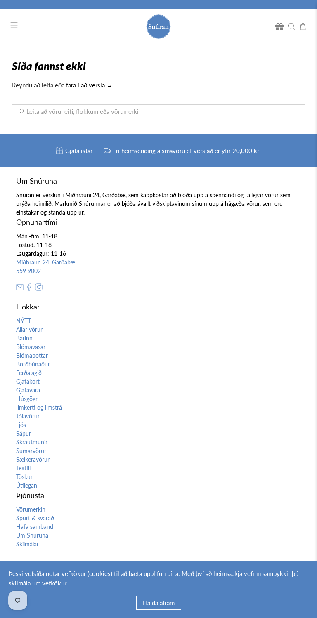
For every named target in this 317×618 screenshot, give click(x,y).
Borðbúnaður (33, 364)
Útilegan (26, 485)
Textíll (23, 468)
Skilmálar (27, 543)
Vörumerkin (30, 509)
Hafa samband (34, 526)
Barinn (24, 338)
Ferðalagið (29, 372)
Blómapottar (32, 355)
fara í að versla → (89, 85)
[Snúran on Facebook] (29, 288)
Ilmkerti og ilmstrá (39, 407)
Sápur (23, 433)
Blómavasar (30, 346)
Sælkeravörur (33, 459)
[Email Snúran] (20, 288)
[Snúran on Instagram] (39, 288)
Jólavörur (28, 416)
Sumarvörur (31, 450)
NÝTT (23, 320)
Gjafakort (28, 381)
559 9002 (28, 270)
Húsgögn (27, 398)
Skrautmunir (31, 442)
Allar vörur (29, 329)
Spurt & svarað (35, 517)
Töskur (24, 476)
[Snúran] (158, 27)
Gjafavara (28, 390)
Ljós (21, 424)
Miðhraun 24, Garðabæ (45, 262)
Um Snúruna (32, 535)
